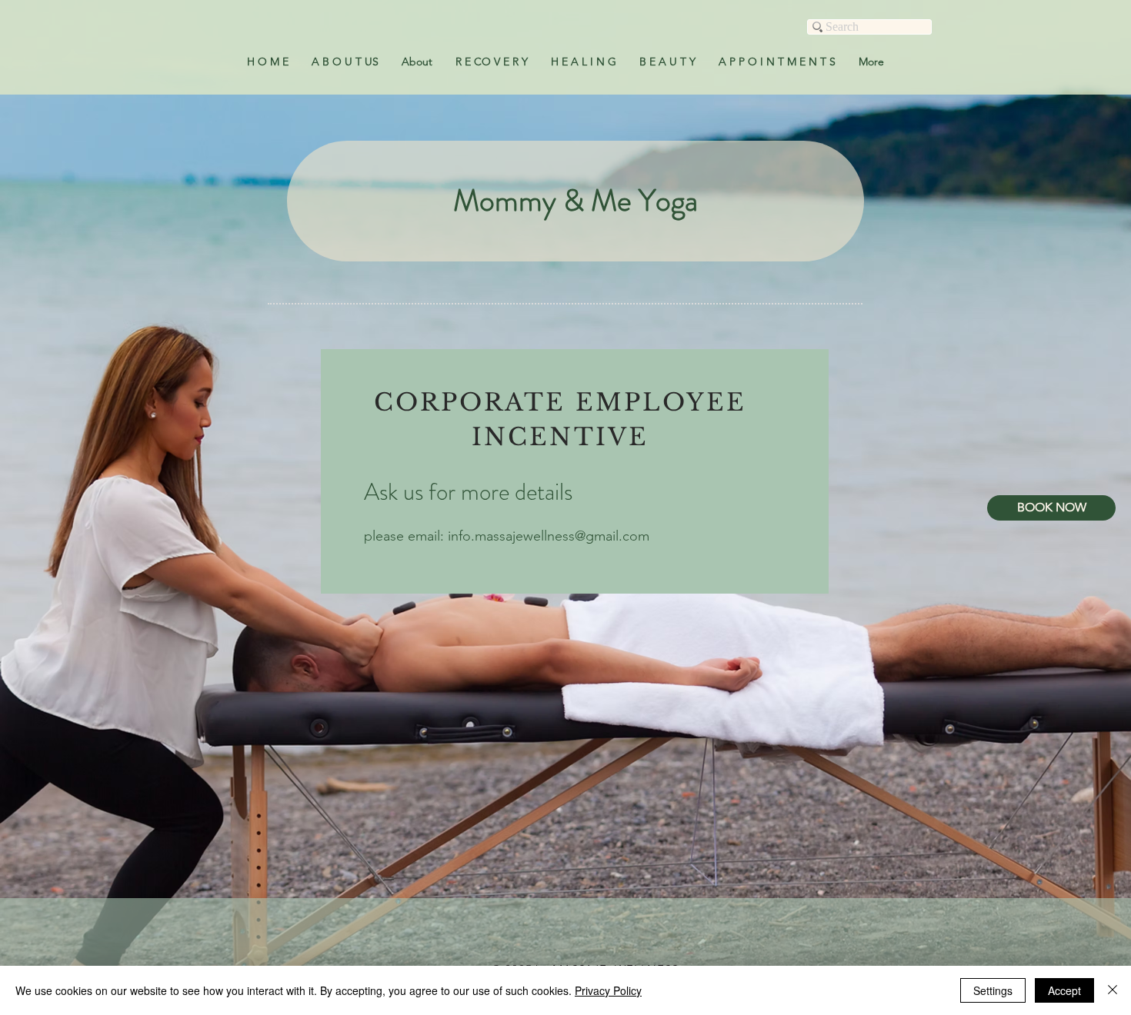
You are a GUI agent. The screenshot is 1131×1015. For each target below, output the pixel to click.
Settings (993, 990)
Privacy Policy (608, 990)
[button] (491, 61)
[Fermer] (1112, 990)
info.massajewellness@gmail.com (548, 535)
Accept (1064, 990)
